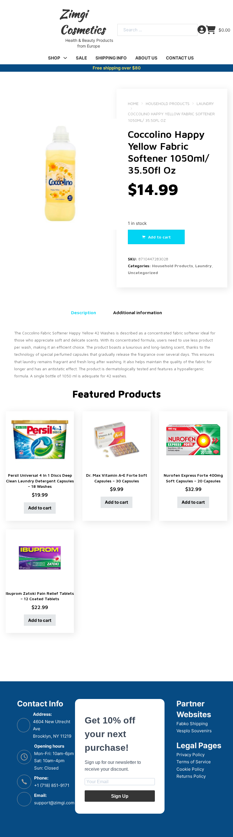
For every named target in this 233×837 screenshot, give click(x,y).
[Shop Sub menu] (65, 58)
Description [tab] (83, 312)
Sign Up (119, 796)
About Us (146, 58)
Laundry (205, 103)
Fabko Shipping (192, 723)
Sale (81, 58)
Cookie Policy (190, 769)
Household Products (168, 103)
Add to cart (39, 508)
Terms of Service (193, 761)
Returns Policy (191, 776)
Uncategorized (143, 272)
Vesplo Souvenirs (194, 730)
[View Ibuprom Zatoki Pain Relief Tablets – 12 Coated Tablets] (40, 557)
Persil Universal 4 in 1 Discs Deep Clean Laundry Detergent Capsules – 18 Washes (40, 481)
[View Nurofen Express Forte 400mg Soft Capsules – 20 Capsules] (193, 439)
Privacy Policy (190, 754)
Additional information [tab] (137, 312)
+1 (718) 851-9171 (51, 785)
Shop (54, 58)
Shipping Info (111, 58)
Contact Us (180, 58)
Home (133, 103)
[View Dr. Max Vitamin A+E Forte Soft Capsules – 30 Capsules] (116, 439)
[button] (108, 96)
